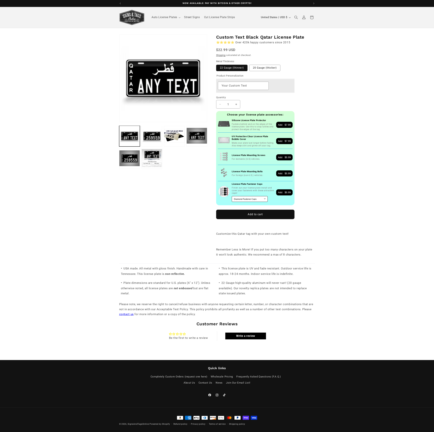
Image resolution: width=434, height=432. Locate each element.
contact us (126, 314)
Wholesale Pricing (222, 376)
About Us (189, 382)
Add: (284, 124)
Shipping (220, 55)
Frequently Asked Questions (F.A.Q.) (258, 376)
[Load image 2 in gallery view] (152, 136)
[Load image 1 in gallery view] (129, 136)
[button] (165, 17)
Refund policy (180, 424)
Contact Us (205, 382)
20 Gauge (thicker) (265, 67)
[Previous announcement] (120, 3)
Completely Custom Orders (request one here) (179, 376)
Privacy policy (198, 424)
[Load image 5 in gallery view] (129, 158)
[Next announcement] (314, 3)
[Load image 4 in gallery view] (196, 136)
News (219, 382)
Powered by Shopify (160, 424)
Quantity (221, 97)
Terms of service (217, 424)
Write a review (245, 336)
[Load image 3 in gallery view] (174, 136)
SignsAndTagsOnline (138, 424)
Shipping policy (237, 424)
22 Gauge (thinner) (232, 67)
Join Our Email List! (238, 382)
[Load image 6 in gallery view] (152, 158)
